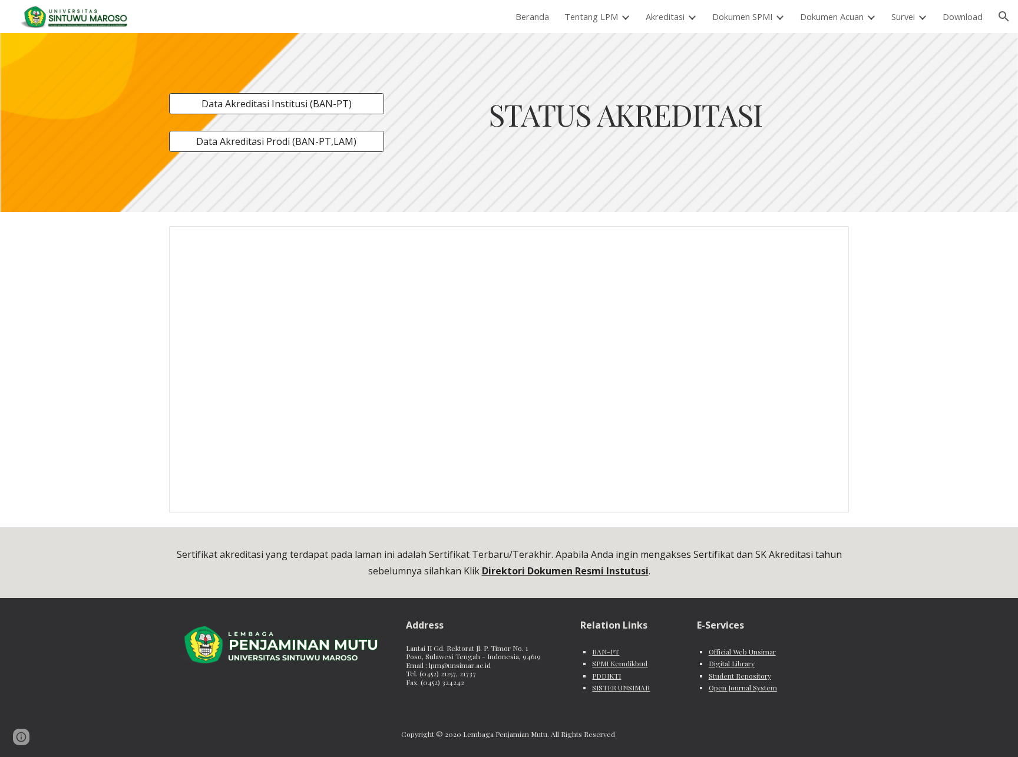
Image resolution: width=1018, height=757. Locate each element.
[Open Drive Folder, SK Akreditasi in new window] (826, 241)
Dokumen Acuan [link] (832, 16)
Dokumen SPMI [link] (742, 16)
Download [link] (963, 16)
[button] (1004, 16)
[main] (625, 114)
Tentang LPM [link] (591, 16)
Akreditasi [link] (665, 16)
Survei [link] (903, 16)
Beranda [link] (532, 16)
